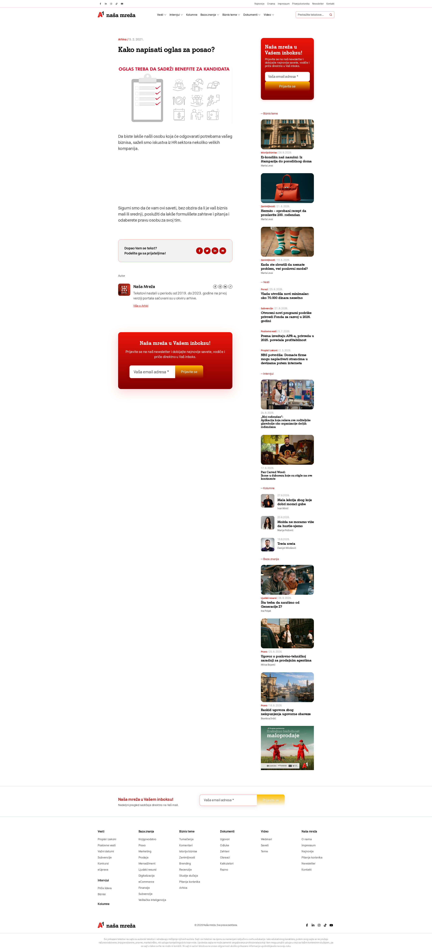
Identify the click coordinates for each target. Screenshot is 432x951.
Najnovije (259, 3)
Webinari (266, 839)
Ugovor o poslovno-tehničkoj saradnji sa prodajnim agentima (286, 658)
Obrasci (225, 857)
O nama (271, 3)
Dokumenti (250, 14)
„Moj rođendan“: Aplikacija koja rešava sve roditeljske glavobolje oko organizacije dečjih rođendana (286, 422)
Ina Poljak (266, 611)
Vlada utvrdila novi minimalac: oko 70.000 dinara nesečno (285, 296)
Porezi (264, 289)
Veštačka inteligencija (152, 900)
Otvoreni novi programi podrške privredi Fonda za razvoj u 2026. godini (286, 317)
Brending (185, 863)
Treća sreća (286, 544)
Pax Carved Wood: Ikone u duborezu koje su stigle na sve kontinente (286, 475)
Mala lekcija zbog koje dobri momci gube (294, 502)
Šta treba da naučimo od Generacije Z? (280, 604)
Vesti (160, 14)
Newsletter (318, 3)
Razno (224, 869)
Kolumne (191, 14)
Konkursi (103, 863)
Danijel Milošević (286, 548)
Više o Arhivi (140, 305)
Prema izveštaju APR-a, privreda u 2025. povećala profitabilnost (287, 338)
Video (267, 14)
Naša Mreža (144, 286)
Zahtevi (224, 851)
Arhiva (122, 39)
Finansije (144, 887)
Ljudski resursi (269, 598)
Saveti (265, 845)
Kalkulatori (226, 863)
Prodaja (143, 857)
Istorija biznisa (269, 152)
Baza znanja (208, 14)
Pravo (264, 651)
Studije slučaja (188, 875)
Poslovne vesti (269, 331)
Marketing (145, 851)
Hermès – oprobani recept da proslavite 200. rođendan (283, 213)
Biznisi (102, 894)
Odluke (224, 845)
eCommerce (146, 881)
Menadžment (147, 863)
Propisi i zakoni (269, 350)
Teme (264, 851)
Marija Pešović (285, 530)
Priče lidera (105, 888)
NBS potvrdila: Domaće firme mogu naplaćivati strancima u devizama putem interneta (284, 359)
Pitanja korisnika (300, 3)
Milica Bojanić (268, 664)
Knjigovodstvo (147, 839)
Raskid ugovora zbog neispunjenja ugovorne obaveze (286, 712)
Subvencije (267, 308)
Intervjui (175, 14)
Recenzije (185, 869)
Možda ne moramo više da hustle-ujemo (295, 524)
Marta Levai (267, 165)
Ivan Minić (282, 508)
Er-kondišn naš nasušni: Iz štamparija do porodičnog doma (286, 159)
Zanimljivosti (268, 206)
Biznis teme (229, 14)
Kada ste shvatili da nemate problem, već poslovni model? (284, 267)
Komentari (185, 845)
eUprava (103, 869)
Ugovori (225, 839)
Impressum (284, 3)
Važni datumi (106, 851)
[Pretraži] (330, 14)
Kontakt (330, 3)
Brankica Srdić (268, 718)
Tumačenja (186, 839)
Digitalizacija (147, 875)
